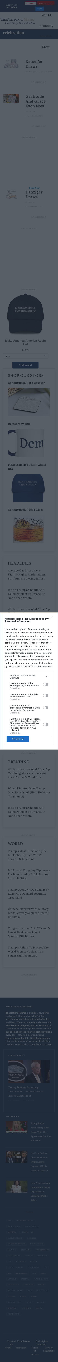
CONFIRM (18, 739)
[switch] (45, 684)
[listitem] (29, 676)
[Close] (52, 619)
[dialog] (29, 681)
